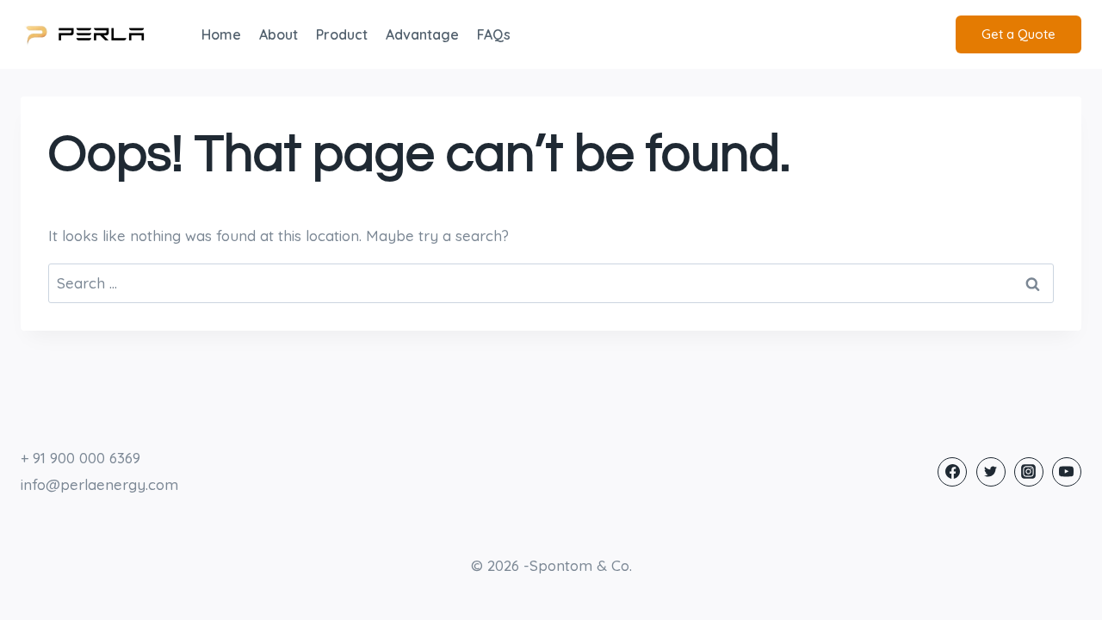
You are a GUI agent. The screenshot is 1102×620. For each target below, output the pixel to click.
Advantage (422, 34)
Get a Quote (1018, 34)
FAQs (494, 34)
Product (342, 34)
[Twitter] (991, 472)
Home (221, 34)
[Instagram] (1028, 472)
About (278, 34)
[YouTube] (1066, 472)
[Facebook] (952, 472)
